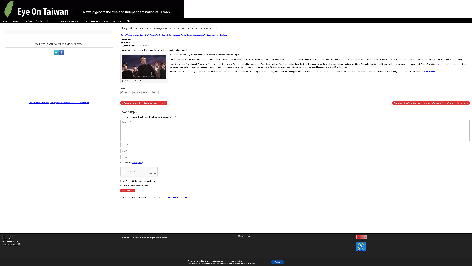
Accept (277, 262)
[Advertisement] (59, 81)
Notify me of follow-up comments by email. (140, 181)
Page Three (52, 21)
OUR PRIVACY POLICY (10, 245)
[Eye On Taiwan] (236, 9)
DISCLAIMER (6, 239)
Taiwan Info (116, 21)
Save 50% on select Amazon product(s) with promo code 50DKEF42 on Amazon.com (59, 103)
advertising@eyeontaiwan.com (155, 238)
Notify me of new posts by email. (136, 186)
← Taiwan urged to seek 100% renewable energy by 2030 (144, 103)
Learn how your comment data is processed (169, 197)
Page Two (40, 21)
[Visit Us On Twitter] (56, 54)
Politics (84, 21)
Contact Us (14, 21)
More (129, 21)
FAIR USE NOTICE (8, 236)
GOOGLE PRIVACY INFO (10, 241)
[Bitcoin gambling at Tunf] (27, 245)
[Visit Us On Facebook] (61, 54)
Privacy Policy (137, 162)
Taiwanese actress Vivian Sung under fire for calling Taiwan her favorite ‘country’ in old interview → (431, 103)
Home (4, 21)
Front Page (27, 21)
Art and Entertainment (69, 21)
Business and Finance (99, 21)
